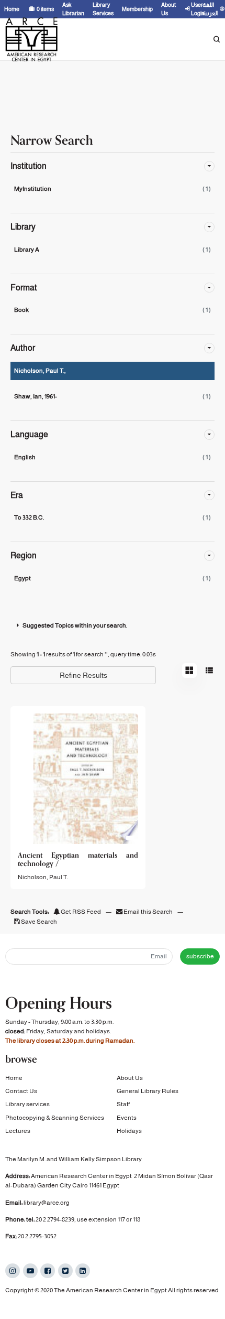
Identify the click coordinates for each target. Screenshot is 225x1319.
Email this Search (148, 911)
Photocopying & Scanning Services (54, 1117)
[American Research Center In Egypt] (31, 39)
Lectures (17, 1130)
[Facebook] (47, 1270)
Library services (27, 1104)
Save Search (38, 921)
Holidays (129, 1130)
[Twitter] (65, 1270)
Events (127, 1117)
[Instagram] (12, 1270)
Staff (123, 1104)
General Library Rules (147, 1091)
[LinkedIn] (82, 1270)
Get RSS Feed (80, 911)
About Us (130, 1078)
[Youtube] (30, 1270)
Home (13, 1078)
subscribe (200, 956)
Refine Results (83, 675)
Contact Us (21, 1091)
